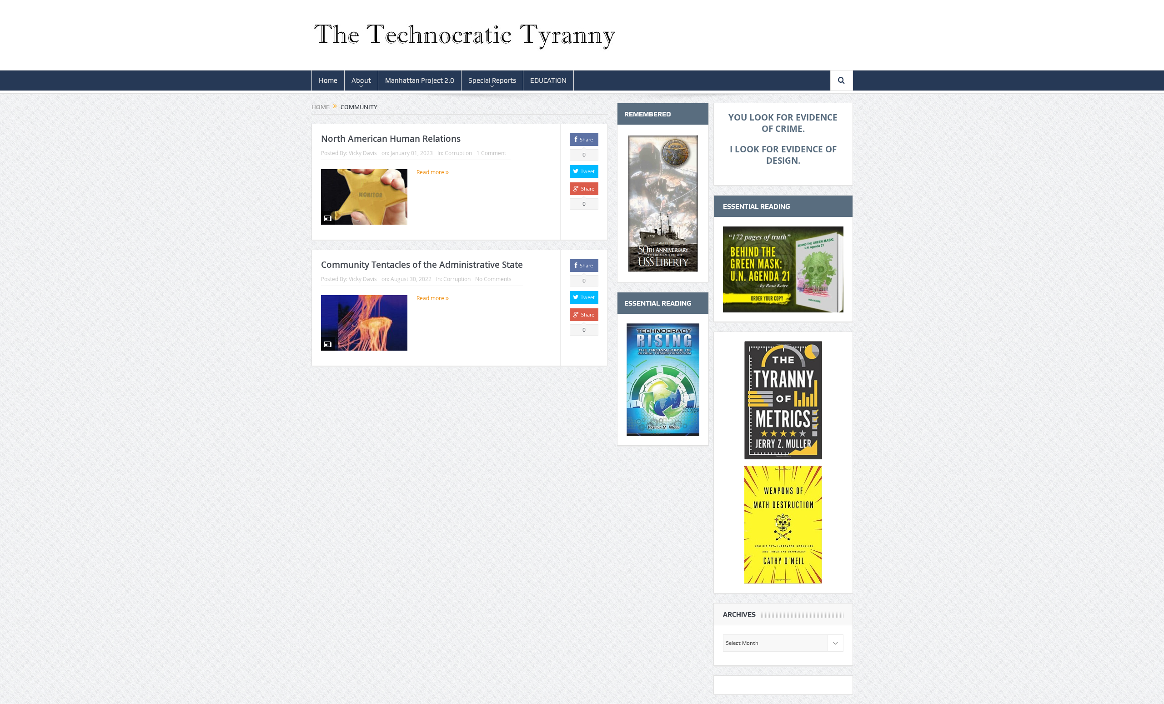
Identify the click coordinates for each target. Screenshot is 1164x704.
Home (328, 80)
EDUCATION (548, 80)
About (361, 80)
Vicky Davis (363, 152)
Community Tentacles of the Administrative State (422, 265)
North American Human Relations (391, 139)
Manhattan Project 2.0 (419, 80)
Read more (431, 172)
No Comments (493, 278)
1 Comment (491, 152)
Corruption (458, 152)
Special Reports (492, 80)
